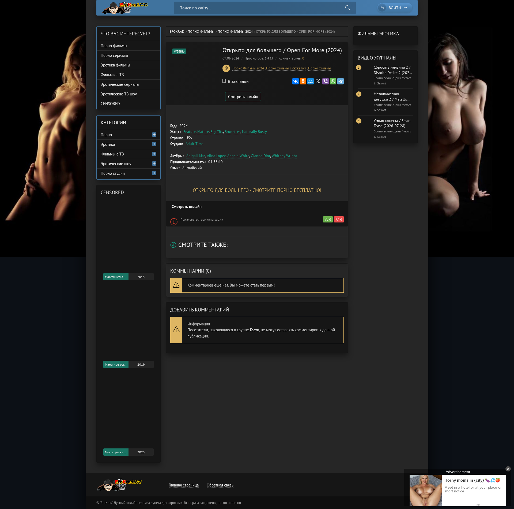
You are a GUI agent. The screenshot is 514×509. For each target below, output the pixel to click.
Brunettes (232, 131)
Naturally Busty (254, 131)
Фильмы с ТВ (112, 74)
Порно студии (113, 173)
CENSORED (110, 103)
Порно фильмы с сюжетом (286, 68)
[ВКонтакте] (295, 81)
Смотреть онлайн (243, 96)
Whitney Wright (284, 155)
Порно (106, 134)
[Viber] (325, 81)
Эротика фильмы (115, 65)
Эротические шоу (116, 163)
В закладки (238, 81)
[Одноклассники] (303, 81)
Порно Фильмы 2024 (235, 31)
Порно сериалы (114, 55)
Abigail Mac (195, 155)
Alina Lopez (216, 155)
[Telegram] (340, 81)
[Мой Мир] (310, 81)
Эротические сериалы (120, 84)
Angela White (238, 155)
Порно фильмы (201, 31)
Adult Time (194, 143)
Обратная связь (220, 485)
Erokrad (176, 31)
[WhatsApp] (333, 81)
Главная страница (184, 485)
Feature (189, 131)
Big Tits (216, 131)
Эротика (108, 144)
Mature (203, 131)
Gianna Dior (260, 155)
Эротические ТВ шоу (119, 93)
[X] (318, 81)
